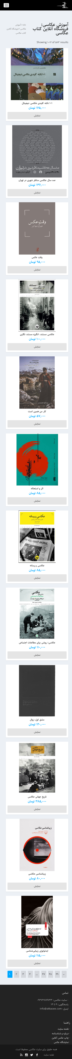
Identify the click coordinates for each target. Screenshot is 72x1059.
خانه (24, 25)
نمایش (37, 116)
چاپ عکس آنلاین (60, 1038)
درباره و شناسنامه (60, 1033)
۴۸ (50, 974)
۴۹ (57, 974)
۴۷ (43, 974)
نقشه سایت (63, 1029)
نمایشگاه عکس (61, 1042)
